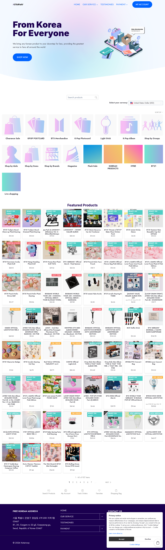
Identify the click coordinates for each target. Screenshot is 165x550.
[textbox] (142, 103)
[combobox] (145, 103)
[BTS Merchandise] (59, 125)
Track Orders (83, 493)
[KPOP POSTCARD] (36, 125)
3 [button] (76, 482)
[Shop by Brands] (52, 154)
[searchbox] (82, 97)
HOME (77, 4)
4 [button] (80, 482)
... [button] (95, 482)
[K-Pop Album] (129, 125)
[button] (108, 482)
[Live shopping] (11, 182)
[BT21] (153, 154)
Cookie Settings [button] (135, 544)
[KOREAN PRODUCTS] (113, 154)
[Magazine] (72, 154)
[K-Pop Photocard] (82, 125)
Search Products (49, 493)
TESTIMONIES (107, 4)
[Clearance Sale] (12, 125)
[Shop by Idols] (11, 154)
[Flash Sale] (92, 154)
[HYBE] (133, 154)
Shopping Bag (116, 493)
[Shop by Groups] (152, 125)
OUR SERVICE (67, 516)
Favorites (99, 493)
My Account (65, 493)
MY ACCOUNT (142, 4)
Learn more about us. (116, 533)
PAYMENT (65, 528)
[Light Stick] (106, 125)
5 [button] (84, 482)
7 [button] (91, 482)
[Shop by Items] (31, 154)
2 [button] (72, 482)
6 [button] (87, 482)
